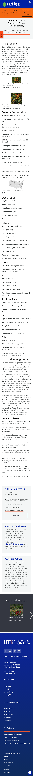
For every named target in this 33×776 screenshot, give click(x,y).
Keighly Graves (9, 510)
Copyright (7, 695)
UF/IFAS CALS (9, 715)
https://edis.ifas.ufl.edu (14, 544)
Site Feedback (9, 671)
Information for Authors (13, 734)
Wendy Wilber (18, 510)
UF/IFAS (7, 712)
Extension (7, 720)
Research (7, 718)
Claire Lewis (15, 507)
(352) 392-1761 (10, 673)
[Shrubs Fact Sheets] (16, 610)
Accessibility (8, 692)
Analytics (6, 769)
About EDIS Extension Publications (17, 743)
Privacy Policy (7, 766)
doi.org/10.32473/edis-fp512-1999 (16, 500)
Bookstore (7, 689)
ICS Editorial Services (12, 740)
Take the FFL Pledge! (26, 12)
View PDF (16, 516)
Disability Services (9, 762)
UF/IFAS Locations (10, 709)
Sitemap (6, 756)
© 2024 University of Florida (12, 753)
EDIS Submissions (10, 737)
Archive (6, 759)
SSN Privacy (7, 772)
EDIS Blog (7, 686)
